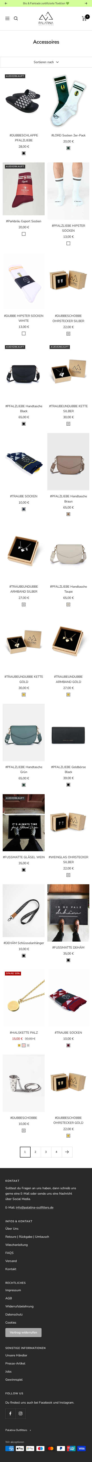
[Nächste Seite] (67, 1152)
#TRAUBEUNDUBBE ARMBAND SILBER (23, 589)
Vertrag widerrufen (23, 1332)
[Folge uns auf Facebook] (10, 1414)
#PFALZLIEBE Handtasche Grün (23, 769)
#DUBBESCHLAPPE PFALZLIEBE (24, 137)
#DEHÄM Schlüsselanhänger (24, 943)
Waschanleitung (16, 1245)
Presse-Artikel (15, 1363)
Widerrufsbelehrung (19, 1306)
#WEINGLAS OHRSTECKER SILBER (68, 859)
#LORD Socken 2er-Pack (68, 135)
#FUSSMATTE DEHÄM (68, 947)
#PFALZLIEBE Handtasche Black (23, 408)
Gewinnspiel (14, 1380)
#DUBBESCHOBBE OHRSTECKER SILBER (68, 318)
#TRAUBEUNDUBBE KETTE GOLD (23, 679)
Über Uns (12, 1228)
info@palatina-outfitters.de (34, 1207)
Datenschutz (14, 1314)
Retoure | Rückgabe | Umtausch (27, 1237)
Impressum (13, 1290)
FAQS (9, 1253)
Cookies (10, 1322)
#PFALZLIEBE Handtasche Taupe (68, 589)
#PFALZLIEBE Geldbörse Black (68, 769)
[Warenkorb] (84, 18)
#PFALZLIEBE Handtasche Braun (68, 498)
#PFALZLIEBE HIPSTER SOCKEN (68, 228)
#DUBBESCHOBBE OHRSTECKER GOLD (68, 1120)
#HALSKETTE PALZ (24, 1033)
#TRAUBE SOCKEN (23, 496)
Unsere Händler (16, 1355)
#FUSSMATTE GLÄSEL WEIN (24, 857)
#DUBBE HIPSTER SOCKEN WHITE (23, 318)
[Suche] (16, 18)
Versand (11, 1261)
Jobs (8, 1371)
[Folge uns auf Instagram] (20, 1414)
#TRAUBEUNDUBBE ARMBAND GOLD (68, 679)
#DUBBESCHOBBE (23, 1118)
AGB (8, 1298)
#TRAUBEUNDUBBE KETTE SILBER (68, 408)
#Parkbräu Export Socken (23, 221)
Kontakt (10, 1269)
